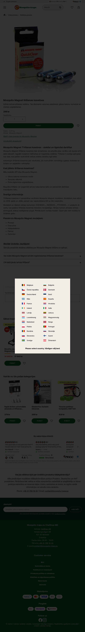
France (29, 303)
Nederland (30, 322)
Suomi (50, 336)
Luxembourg (31, 317)
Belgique (30, 285)
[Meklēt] (60, 7)
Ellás (28, 299)
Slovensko (30, 336)
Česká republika (33, 290)
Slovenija (51, 331)
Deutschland (31, 294)
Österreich (52, 340)
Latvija (29, 313)
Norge (50, 322)
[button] (4, 7)
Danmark (51, 290)
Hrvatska (51, 303)
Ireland (29, 308)
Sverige (29, 340)
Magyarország (53, 317)
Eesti (50, 294)
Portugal (51, 326)
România (30, 331)
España (51, 299)
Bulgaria (51, 285)
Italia (50, 308)
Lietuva (51, 313)
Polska (29, 326)
